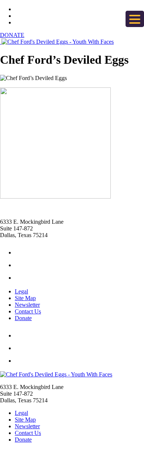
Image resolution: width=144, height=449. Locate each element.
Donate (23, 318)
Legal (21, 291)
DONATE (12, 35)
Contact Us (28, 311)
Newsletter (27, 305)
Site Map (25, 298)
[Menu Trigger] (135, 19)
